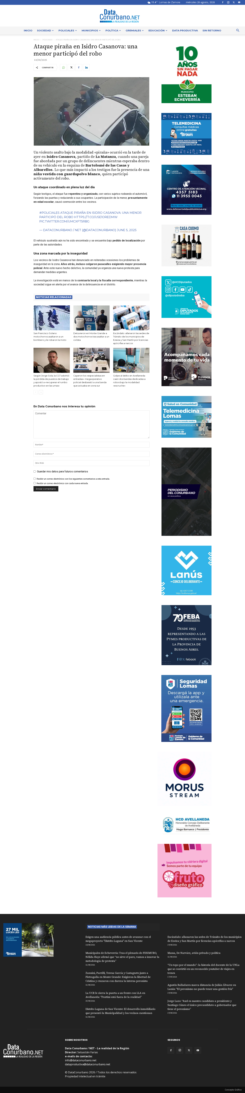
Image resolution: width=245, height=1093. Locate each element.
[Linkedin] (86, 67)
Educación (156, 30)
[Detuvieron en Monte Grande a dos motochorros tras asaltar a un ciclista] (91, 317)
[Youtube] (239, 2)
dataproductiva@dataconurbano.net (87, 1064)
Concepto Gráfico (233, 1089)
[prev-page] (36, 392)
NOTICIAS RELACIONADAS (54, 297)
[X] (233, 2)
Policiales (66, 30)
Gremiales (133, 30)
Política (112, 30)
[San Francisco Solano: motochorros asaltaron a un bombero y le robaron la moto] (52, 317)
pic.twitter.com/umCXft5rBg (64, 221)
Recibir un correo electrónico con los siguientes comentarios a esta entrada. (73, 479)
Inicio (28, 30)
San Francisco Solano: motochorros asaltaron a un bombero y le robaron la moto (50, 336)
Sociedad (44, 30)
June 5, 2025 (126, 230)
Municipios (90, 30)
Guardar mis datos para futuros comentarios (62, 471)
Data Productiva (185, 30)
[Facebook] (222, 2)
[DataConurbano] (122, 15)
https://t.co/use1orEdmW (96, 217)
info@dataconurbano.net (80, 1060)
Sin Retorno (211, 30)
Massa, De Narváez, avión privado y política (194, 953)
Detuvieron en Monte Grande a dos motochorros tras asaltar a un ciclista (91, 336)
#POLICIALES (49, 213)
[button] (238, 31)
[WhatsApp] (63, 67)
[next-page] (41, 392)
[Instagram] (228, 2)
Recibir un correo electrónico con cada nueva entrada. (62, 483)
